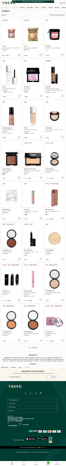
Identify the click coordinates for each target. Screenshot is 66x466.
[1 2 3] (55, 75)
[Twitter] (41, 393)
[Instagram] (36, 393)
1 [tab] (25, 44)
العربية (44, 447)
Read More (33, 364)
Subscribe (53, 377)
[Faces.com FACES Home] (8, 3)
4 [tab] (40, 44)
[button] (5, 7)
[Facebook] (25, 393)
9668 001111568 (12, 425)
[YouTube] (30, 393)
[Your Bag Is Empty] (64, 3)
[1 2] (55, 116)
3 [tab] (35, 44)
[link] (50, 7)
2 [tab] (30, 44)
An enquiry (26, 424)
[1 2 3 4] (33, 34)
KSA (41, 447)
